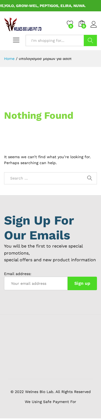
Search (90, 40)
